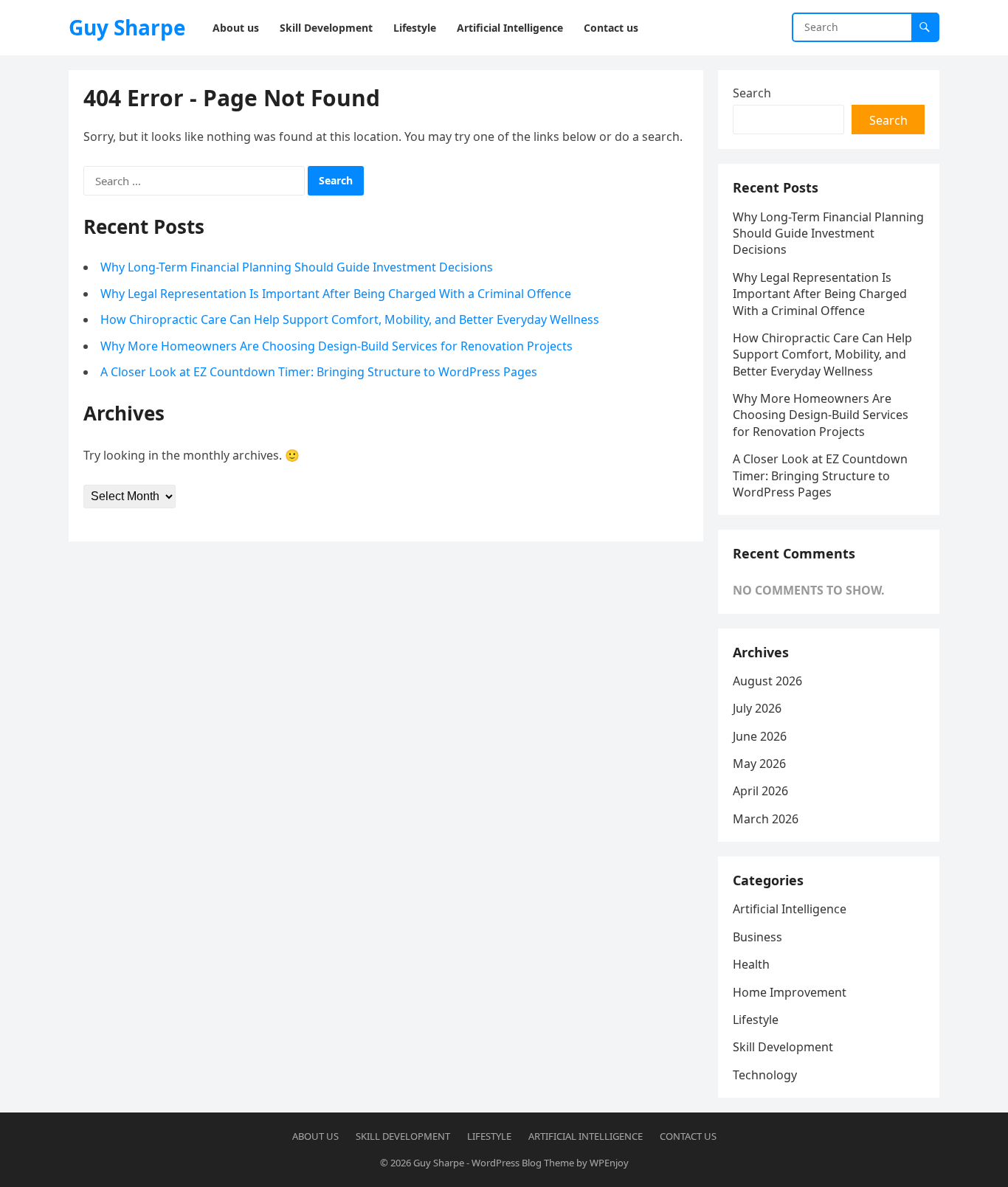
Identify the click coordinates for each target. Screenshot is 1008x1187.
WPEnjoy (609, 1162)
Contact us (688, 1136)
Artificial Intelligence (789, 909)
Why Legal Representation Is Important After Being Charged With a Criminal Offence (335, 293)
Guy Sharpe (127, 27)
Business (757, 937)
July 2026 (757, 708)
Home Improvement (789, 992)
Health (751, 964)
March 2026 (765, 819)
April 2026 (760, 791)
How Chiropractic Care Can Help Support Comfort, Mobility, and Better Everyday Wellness (349, 319)
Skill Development (783, 1047)
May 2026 (759, 763)
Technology (765, 1075)
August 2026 (767, 681)
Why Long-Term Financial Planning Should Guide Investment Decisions (296, 267)
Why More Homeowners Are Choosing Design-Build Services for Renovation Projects (336, 346)
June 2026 (760, 736)
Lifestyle (756, 1019)
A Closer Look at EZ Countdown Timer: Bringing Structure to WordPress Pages (318, 372)
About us (315, 1136)
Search (752, 93)
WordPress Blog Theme (523, 1162)
